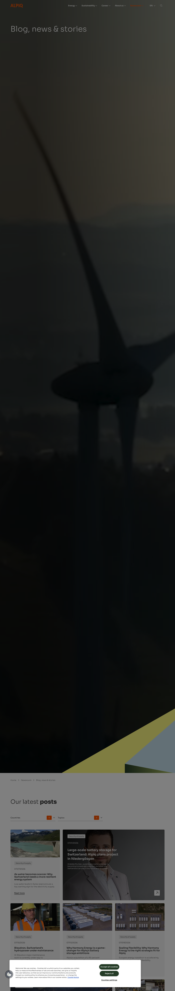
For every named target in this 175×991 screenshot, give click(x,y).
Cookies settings (109, 980)
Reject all (109, 973)
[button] (9, 974)
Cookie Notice (73, 977)
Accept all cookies (109, 967)
